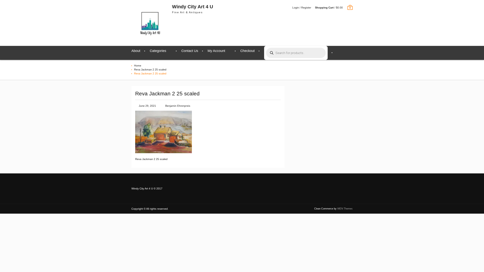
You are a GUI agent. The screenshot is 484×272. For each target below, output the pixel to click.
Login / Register (301, 7)
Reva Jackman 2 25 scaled (150, 69)
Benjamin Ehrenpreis (177, 105)
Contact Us (189, 51)
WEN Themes (345, 208)
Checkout (247, 51)
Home (137, 65)
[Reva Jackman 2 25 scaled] (163, 152)
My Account (216, 51)
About (135, 51)
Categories (158, 51)
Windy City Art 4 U (192, 6)
